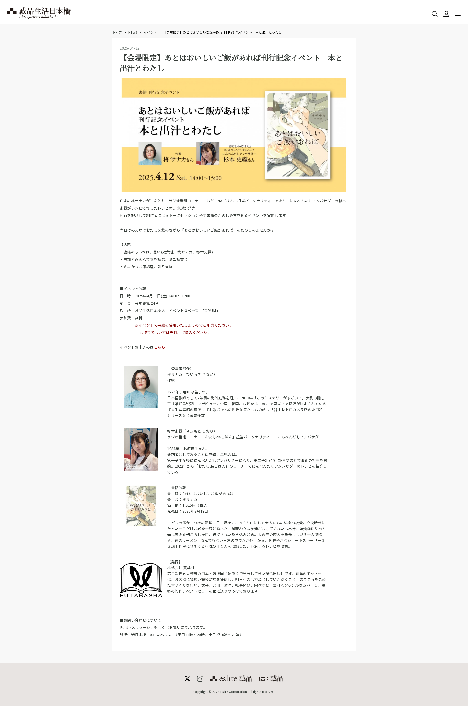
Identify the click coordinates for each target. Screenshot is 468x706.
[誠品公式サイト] (231, 680)
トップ (117, 32)
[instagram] (200, 680)
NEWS (132, 32)
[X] (187, 680)
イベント (150, 32)
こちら (159, 347)
